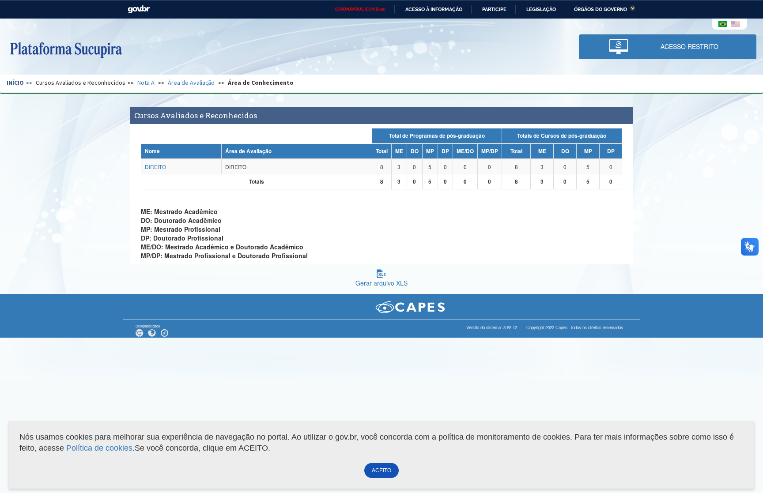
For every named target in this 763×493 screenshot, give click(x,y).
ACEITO (381, 470)
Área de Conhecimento (261, 83)
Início (15, 83)
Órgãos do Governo (600, 9)
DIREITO (155, 166)
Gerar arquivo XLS (381, 282)
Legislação (541, 9)
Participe (494, 9)
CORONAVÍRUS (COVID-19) (360, 9)
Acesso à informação (433, 9)
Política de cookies (99, 448)
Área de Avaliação (191, 83)
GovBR (139, 9)
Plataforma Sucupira (66, 49)
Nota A (146, 83)
